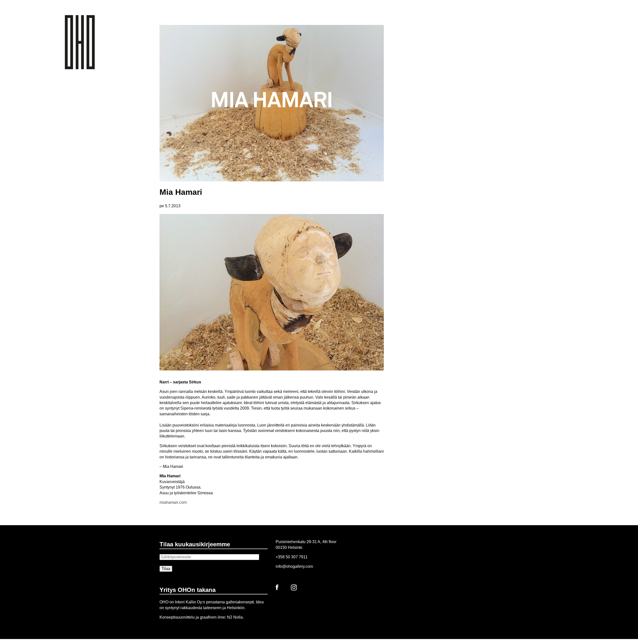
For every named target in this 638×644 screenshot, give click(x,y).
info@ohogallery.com (294, 566)
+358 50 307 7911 (292, 557)
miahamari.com (173, 502)
